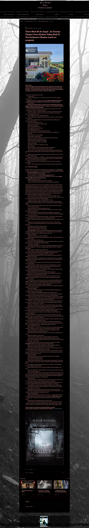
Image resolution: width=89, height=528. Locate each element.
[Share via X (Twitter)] (28, 469)
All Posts (21, 21)
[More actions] (63, 28)
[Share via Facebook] (25, 469)
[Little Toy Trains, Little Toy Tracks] (27, 484)
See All (68, 478)
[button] (67, 21)
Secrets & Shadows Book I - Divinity (30, 21)
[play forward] (48, 521)
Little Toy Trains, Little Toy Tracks (27, 491)
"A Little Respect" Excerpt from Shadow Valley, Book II (61, 491)
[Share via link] (33, 469)
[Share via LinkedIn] (30, 469)
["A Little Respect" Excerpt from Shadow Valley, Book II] (61, 484)
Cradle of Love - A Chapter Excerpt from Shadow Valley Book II (44, 491)
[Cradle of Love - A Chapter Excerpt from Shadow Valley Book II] (44, 484)
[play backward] (39, 521)
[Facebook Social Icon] (45, 524)
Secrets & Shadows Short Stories (43, 21)
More (51, 21)
